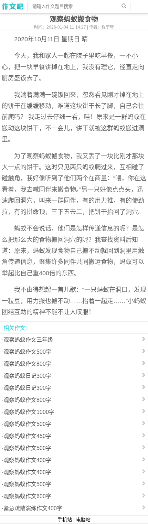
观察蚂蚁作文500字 (27, 352)
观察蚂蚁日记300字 (27, 376)
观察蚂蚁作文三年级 (28, 340)
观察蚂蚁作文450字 (27, 436)
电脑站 (83, 519)
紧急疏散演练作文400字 (32, 508)
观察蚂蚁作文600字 (27, 496)
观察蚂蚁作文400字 (27, 460)
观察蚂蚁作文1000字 (28, 412)
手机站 (64, 519)
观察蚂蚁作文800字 (27, 364)
